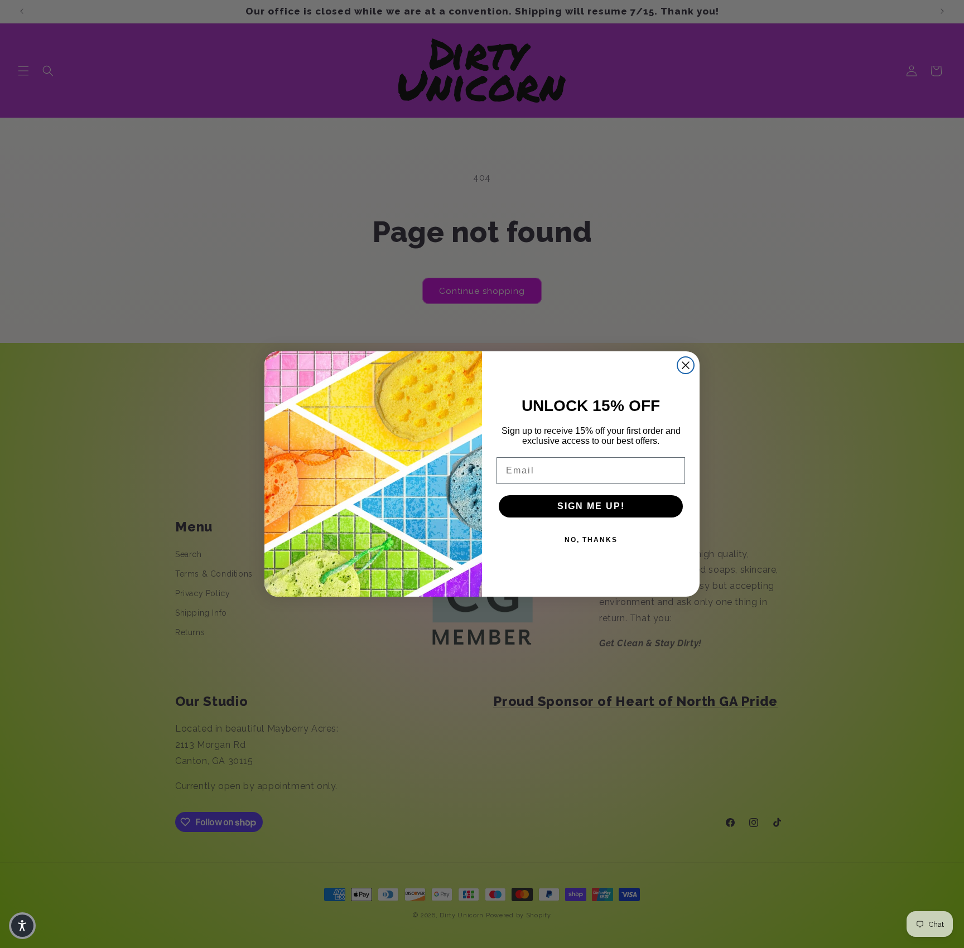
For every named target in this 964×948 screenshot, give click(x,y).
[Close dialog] (685, 365)
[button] (22, 925)
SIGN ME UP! (591, 506)
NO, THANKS (591, 540)
